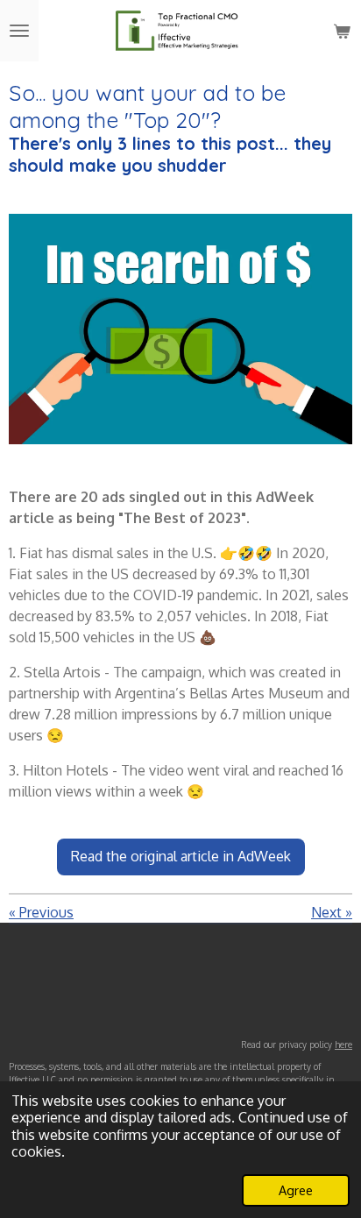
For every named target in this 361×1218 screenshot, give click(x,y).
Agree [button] (296, 1190)
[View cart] (341, 30)
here (343, 1044)
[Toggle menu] (19, 30)
